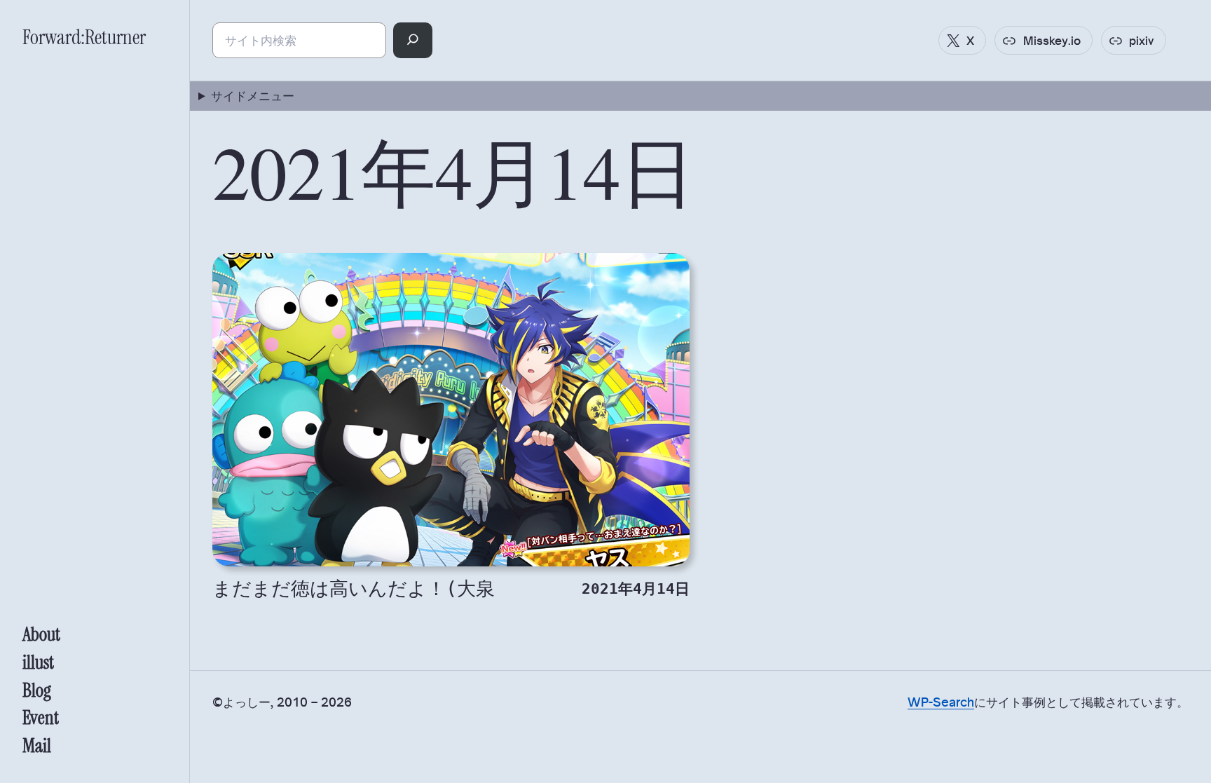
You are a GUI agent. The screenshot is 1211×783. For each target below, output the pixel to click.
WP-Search (941, 701)
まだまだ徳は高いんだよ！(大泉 (353, 588)
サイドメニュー (252, 95)
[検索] (413, 40)
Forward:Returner (84, 37)
